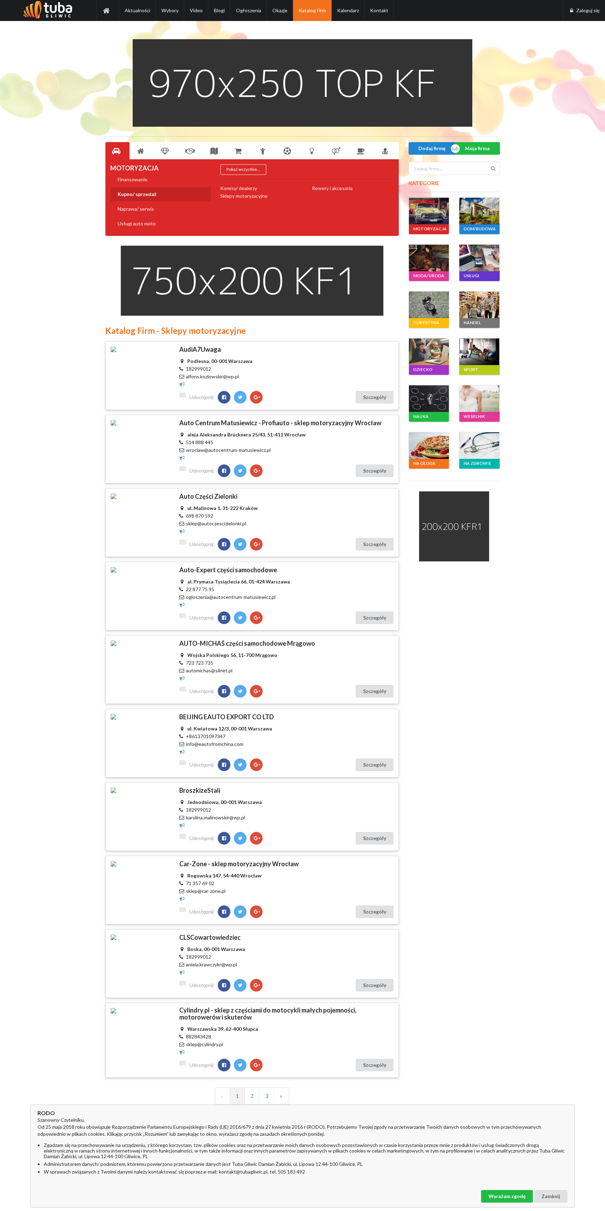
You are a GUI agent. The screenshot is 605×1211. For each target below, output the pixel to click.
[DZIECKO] (429, 351)
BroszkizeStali (199, 790)
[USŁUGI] (479, 258)
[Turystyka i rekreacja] (215, 150)
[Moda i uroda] (166, 150)
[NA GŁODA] (429, 445)
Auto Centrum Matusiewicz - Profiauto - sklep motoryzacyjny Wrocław (280, 422)
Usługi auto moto (137, 223)
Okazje (279, 10)
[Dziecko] (264, 150)
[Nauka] (313, 150)
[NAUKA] (429, 398)
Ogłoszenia (248, 10)
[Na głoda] (362, 150)
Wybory (170, 10)
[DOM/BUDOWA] (479, 211)
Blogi (219, 10)
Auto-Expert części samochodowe (228, 569)
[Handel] (240, 150)
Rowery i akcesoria (332, 188)
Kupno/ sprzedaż (137, 194)
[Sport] (288, 150)
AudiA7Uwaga (200, 349)
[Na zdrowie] (386, 150)
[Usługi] (191, 150)
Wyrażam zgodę (507, 1196)
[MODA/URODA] (429, 258)
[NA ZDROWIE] (479, 445)
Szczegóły (374, 397)
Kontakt (379, 10)
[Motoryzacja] (117, 151)
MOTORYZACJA (134, 168)
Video (196, 10)
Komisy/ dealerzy (238, 188)
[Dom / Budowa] (142, 150)
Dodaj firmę (431, 148)
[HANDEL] (479, 305)
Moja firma (477, 148)
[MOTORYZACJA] (429, 211)
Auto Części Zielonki (208, 496)
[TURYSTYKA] (429, 305)
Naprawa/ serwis (136, 209)
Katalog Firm (312, 10)
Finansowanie (132, 179)
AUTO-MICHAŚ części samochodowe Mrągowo (247, 643)
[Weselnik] (337, 150)
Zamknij (551, 1196)
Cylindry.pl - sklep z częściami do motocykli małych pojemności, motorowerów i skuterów (267, 1014)
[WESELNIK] (479, 398)
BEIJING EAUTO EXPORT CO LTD (226, 716)
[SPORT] (479, 351)
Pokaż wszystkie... (243, 169)
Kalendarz (348, 10)
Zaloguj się (587, 10)
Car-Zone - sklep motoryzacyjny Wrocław (239, 863)
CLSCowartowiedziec (210, 937)
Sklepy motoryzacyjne (243, 196)
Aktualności (137, 10)
